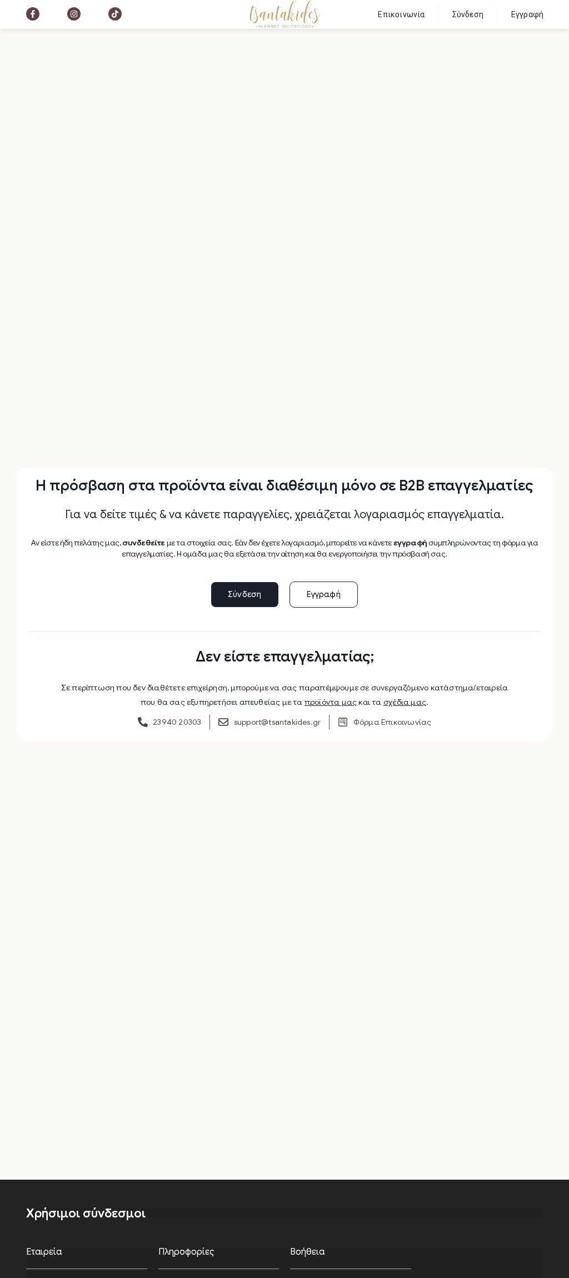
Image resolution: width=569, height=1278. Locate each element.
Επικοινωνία (401, 14)
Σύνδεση (467, 14)
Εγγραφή (527, 14)
